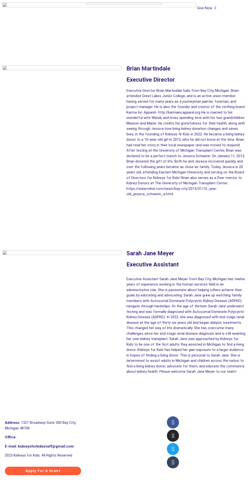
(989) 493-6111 (29, 437)
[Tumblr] (173, 462)
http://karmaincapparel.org (179, 112)
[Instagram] (173, 436)
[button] (124, 3)
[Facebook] (173, 422)
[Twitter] (173, 449)
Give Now (204, 8)
